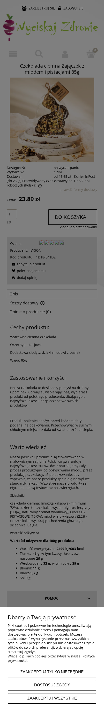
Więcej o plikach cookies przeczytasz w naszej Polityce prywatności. (51, 658)
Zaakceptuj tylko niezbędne (52, 672)
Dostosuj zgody (52, 685)
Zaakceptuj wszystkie (52, 698)
